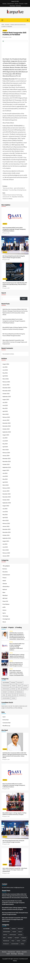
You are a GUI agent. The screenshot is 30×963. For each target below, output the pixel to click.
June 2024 (5, 440)
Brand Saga (12, 5)
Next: (13, 195)
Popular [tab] (11, 627)
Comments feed (6, 722)
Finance (4, 577)
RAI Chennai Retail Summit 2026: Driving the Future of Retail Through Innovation (14, 256)
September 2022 (7, 502)
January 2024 (6, 455)
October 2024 (6, 429)
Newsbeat (5, 595)
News (4, 592)
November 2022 (7, 497)
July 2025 (5, 402)
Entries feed (6, 719)
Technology (18, 5)
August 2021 (6, 541)
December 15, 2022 (7, 37)
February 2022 (6, 523)
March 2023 (6, 485)
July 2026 (5, 367)
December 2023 (6, 458)
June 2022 (5, 511)
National (5, 589)
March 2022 (6, 520)
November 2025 (7, 390)
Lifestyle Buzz (6, 586)
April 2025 (5, 411)
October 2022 (6, 499)
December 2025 (6, 387)
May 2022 (5, 514)
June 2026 (5, 370)
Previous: (14, 188)
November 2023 (7, 461)
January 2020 (6, 556)
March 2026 (6, 378)
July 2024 (5, 437)
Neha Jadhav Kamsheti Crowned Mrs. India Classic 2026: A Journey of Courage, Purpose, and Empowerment (15, 342)
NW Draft (5, 598)
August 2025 (6, 399)
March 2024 (6, 449)
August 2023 (6, 470)
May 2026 (5, 373)
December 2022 (6, 494)
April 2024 (5, 446)
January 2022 (6, 526)
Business (5, 3)
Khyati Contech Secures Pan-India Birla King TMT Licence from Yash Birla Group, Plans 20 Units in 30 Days (15, 284)
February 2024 (6, 452)
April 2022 (5, 517)
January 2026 (6, 384)
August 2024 (6, 435)
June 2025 (5, 405)
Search (3, 293)
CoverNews (22, 958)
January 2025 (6, 420)
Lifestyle (16, 3)
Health (25, 3)
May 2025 (5, 408)
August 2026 (6, 364)
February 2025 (6, 417)
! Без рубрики (6, 565)
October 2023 (6, 464)
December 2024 (6, 423)
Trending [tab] (19, 627)
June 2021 (5, 547)
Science (4, 610)
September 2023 (7, 467)
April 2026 (5, 376)
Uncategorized (6, 619)
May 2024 (5, 443)
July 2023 (5, 473)
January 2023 (6, 491)
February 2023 (6, 488)
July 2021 (5, 544)
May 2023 (5, 479)
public (4, 607)
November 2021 (7, 532)
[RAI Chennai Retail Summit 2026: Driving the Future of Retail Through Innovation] (15, 245)
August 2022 (6, 505)
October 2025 (6, 393)
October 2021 (6, 535)
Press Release (6, 604)
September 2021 (7, 538)
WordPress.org (6, 725)
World (4, 622)
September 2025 (7, 396)
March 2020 (6, 550)
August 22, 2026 (6, 233)
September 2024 (7, 432)
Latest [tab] (4, 627)
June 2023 (5, 476)
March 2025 (6, 414)
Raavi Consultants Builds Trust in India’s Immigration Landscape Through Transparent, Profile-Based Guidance (14, 229)
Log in (4, 716)
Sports (4, 613)
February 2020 (6, 553)
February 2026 (6, 381)
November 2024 (7, 426)
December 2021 (6, 529)
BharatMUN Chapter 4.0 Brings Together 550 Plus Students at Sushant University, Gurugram (15, 328)
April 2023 (5, 482)
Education (21, 3)
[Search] (28, 20)
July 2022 (5, 508)
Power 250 (5, 601)
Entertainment (10, 3)
